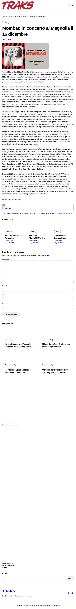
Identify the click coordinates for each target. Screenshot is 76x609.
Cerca (4, 574)
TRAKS (8, 591)
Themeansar (55, 605)
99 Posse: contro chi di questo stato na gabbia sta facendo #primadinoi (55, 372)
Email (4, 295)
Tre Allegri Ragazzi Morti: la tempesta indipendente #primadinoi (17, 372)
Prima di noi (47, 340)
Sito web (4, 304)
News (5, 22)
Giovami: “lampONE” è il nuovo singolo (36, 238)
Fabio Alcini (7, 208)
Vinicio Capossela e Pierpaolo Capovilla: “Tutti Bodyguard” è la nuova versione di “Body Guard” (19, 346)
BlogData (46, 605)
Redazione (58, 240)
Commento (6, 259)
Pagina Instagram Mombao (11, 199)
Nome (4, 285)
